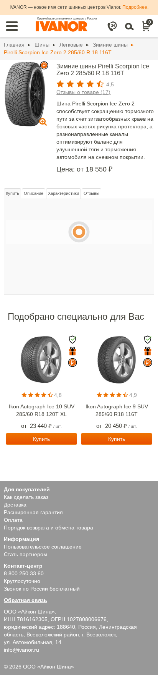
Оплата (13, 520)
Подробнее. (135, 7)
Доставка (15, 505)
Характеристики (63, 193)
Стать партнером (25, 554)
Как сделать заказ (26, 497)
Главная (14, 45)
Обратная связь (25, 600)
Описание (33, 193)
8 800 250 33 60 (24, 573)
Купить (12, 193)
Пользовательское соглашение (43, 547)
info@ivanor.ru (21, 650)
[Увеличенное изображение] (25, 94)
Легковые (71, 45)
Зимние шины (110, 45)
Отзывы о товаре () (83, 92)
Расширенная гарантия (33, 512)
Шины (42, 45)
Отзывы (91, 193)
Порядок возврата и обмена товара (48, 527)
